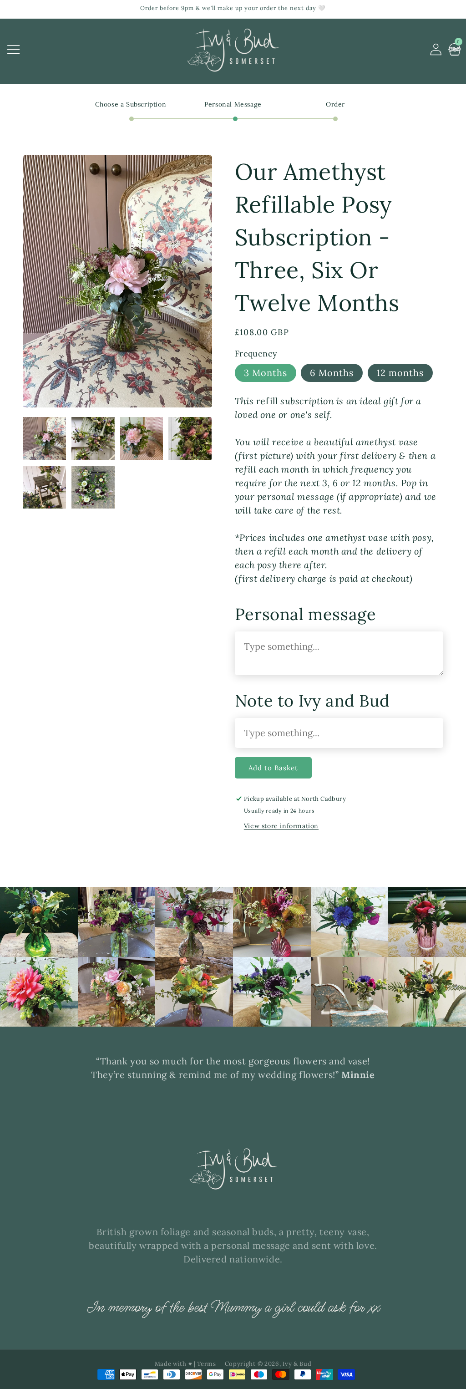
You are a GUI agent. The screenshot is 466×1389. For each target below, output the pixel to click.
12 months (400, 372)
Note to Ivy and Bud (312, 700)
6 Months (332, 372)
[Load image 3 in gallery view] (141, 438)
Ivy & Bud (297, 1364)
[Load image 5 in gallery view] (44, 487)
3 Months (265, 372)
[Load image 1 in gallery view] (44, 438)
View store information (281, 826)
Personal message (305, 614)
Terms (206, 1364)
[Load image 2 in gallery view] (93, 438)
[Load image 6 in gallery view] (93, 487)
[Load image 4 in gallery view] (190, 438)
